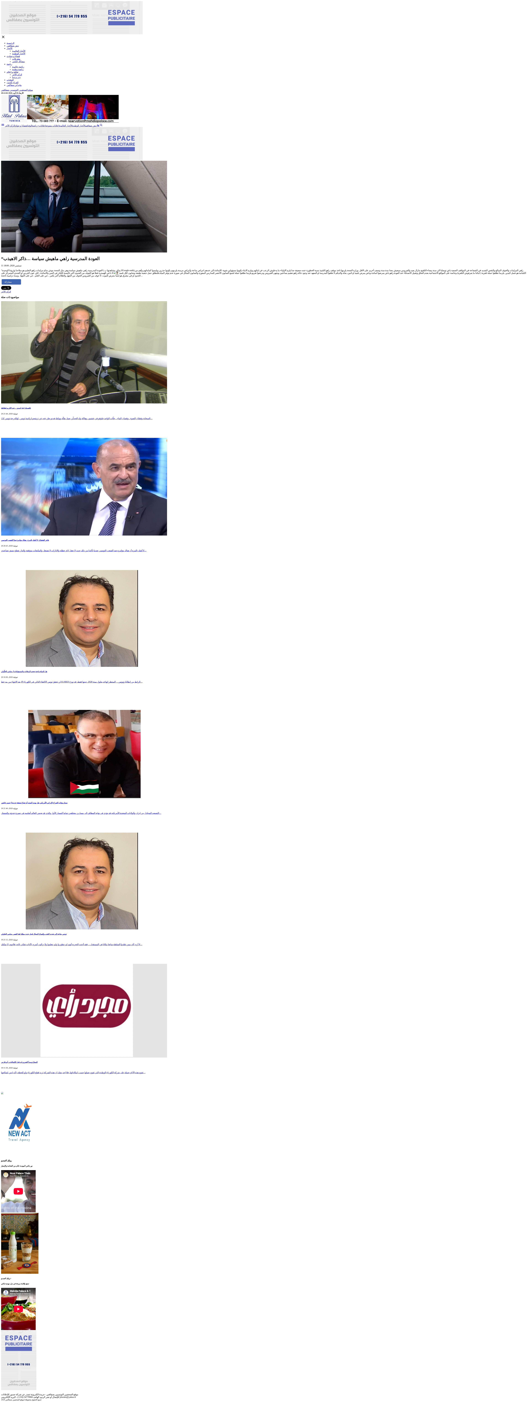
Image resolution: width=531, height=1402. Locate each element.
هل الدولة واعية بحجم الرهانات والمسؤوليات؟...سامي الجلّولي (24, 671)
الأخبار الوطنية (18, 53)
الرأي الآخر (17, 74)
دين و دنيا (16, 77)
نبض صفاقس (13, 46)
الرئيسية (10, 43)
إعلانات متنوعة (52, 126)
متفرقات (16, 59)
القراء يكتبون (12, 82)
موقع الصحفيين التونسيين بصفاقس (17, 90)
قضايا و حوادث (13, 56)
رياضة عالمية (18, 67)
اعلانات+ (41, 126)
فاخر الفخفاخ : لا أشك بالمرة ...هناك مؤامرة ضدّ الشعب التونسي (25, 540)
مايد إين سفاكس (14, 85)
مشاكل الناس (18, 61)
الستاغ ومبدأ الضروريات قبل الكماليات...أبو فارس (19, 1062)
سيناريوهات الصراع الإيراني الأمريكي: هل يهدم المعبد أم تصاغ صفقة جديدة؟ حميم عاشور (34, 803)
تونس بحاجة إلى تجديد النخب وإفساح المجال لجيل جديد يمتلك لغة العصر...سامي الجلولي (34, 934)
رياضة (9, 64)
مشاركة (8, 282)
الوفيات (10, 80)
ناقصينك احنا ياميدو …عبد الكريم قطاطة (16, 408)
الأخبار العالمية (18, 51)
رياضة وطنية (18, 69)
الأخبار (9, 48)
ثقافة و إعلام (12, 72)
